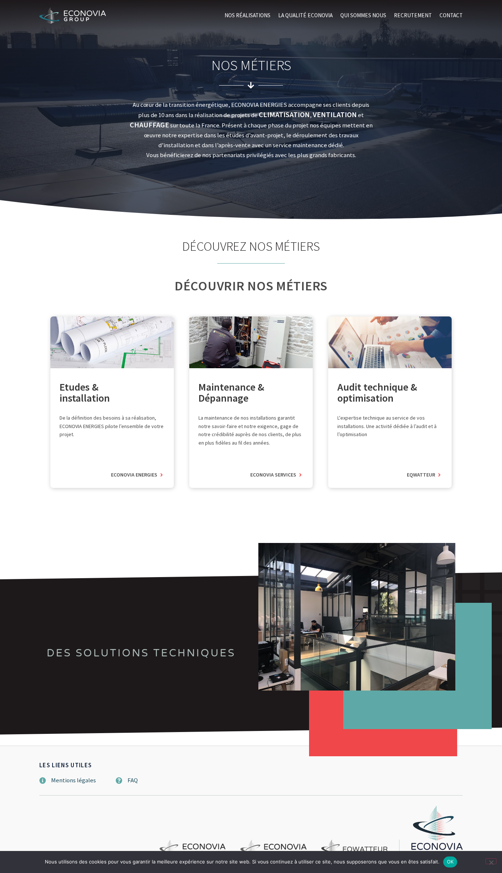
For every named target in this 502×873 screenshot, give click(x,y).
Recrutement (413, 15)
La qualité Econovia (305, 15)
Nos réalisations (247, 15)
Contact (451, 15)
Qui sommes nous (363, 15)
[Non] (490, 861)
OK (450, 862)
